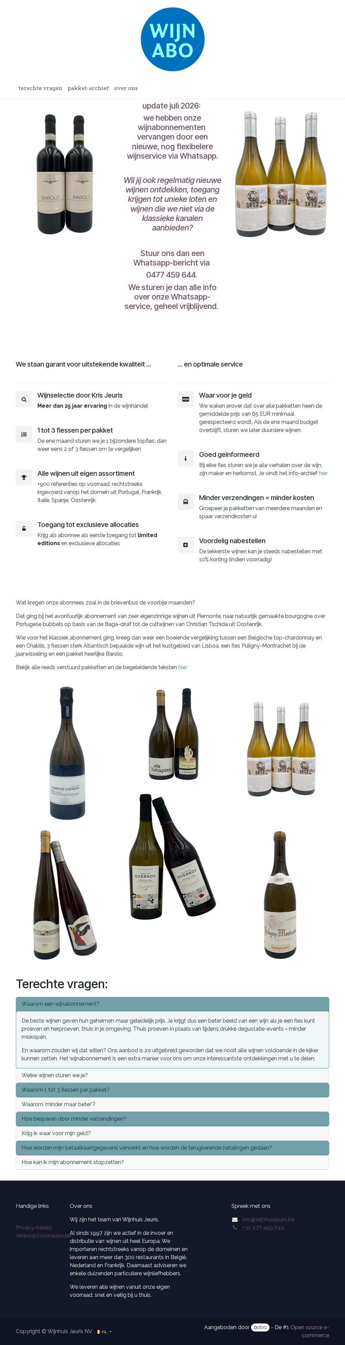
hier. (183, 667)
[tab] (172, 1004)
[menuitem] (40, 88)
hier (323, 473)
